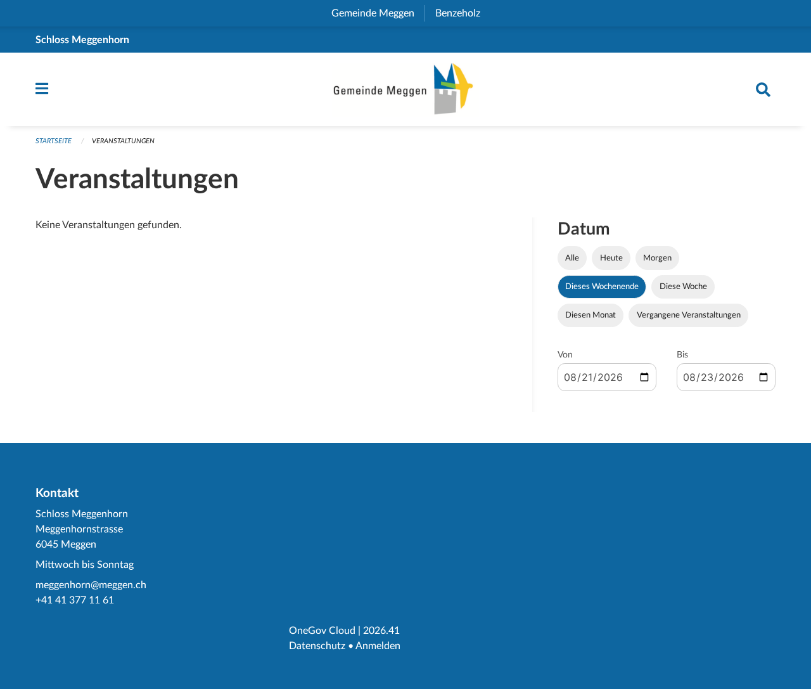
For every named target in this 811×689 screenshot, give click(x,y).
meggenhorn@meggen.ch (90, 585)
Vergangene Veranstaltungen (689, 315)
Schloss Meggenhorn (82, 40)
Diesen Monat (590, 315)
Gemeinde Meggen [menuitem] (378, 13)
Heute (611, 258)
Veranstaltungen (123, 141)
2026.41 (381, 631)
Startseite (53, 141)
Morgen (657, 258)
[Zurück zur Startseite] (405, 89)
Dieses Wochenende (602, 286)
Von (565, 355)
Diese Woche (683, 286)
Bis (682, 355)
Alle (572, 258)
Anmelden (377, 646)
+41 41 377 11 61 (74, 600)
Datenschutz (317, 646)
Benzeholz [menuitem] (462, 13)
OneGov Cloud (322, 631)
